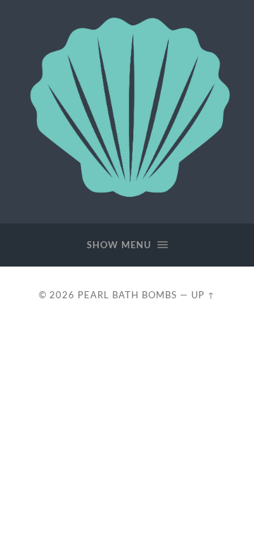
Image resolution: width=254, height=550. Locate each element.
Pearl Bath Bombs (127, 294)
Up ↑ (203, 294)
